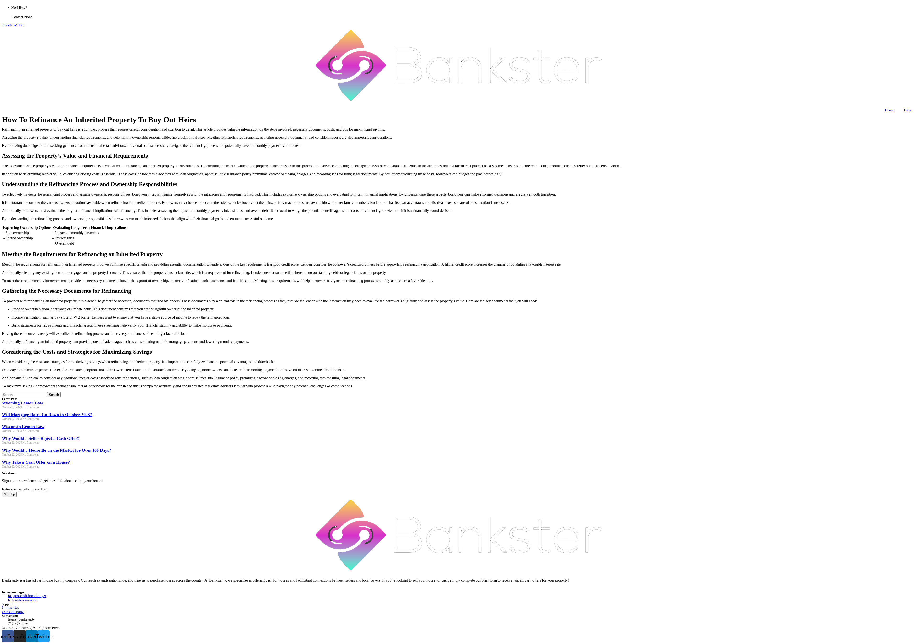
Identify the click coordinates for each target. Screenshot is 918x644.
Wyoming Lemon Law (22, 403)
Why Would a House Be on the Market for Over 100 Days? (56, 450)
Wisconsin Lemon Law (23, 426)
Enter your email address (21, 489)
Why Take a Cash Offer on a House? (36, 462)
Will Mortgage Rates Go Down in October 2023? (47, 414)
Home (889, 110)
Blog (907, 110)
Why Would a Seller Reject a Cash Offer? (40, 438)
